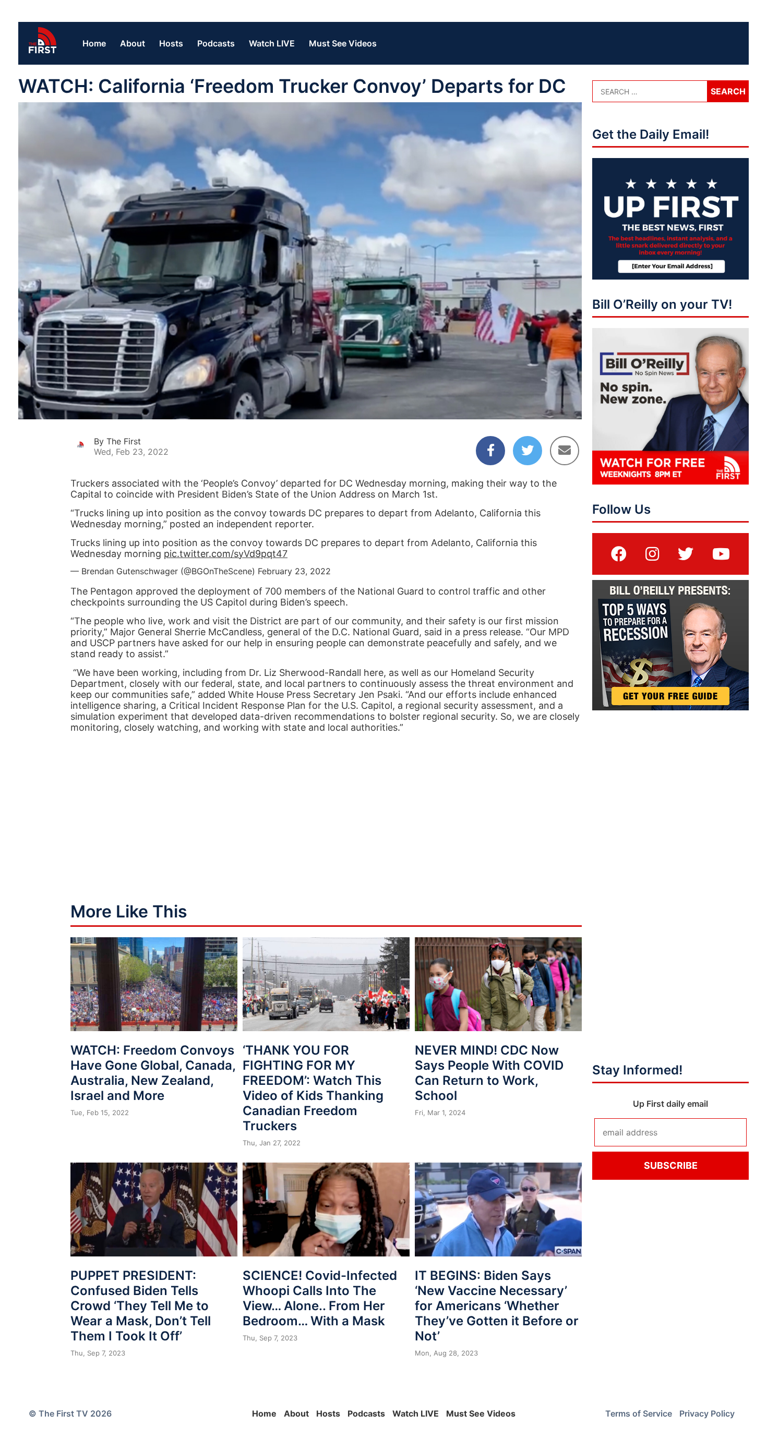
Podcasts (216, 43)
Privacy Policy (707, 1413)
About (132, 43)
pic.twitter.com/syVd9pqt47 (225, 553)
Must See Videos (343, 43)
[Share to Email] (564, 450)
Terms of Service (638, 1413)
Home (94, 43)
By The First (117, 441)
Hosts (171, 43)
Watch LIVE (272, 43)
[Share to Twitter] (527, 450)
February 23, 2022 (294, 571)
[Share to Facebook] (490, 450)
